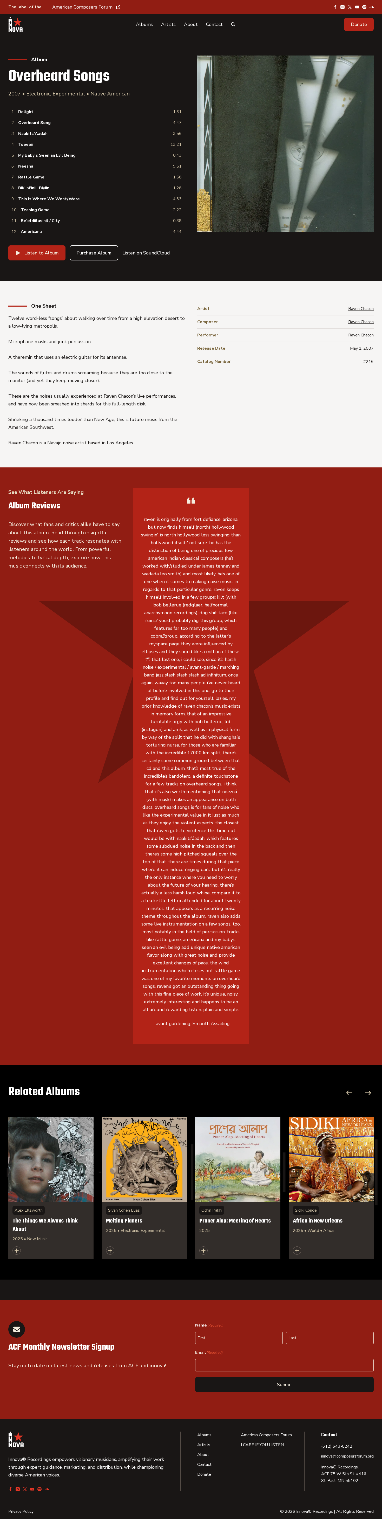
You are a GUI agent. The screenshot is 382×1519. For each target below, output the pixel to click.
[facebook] (335, 7)
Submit (284, 1385)
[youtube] (357, 7)
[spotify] (364, 7)
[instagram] (342, 7)
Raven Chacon (361, 309)
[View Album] (51, 1188)
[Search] (233, 24)
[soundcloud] (372, 7)
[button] (359, 24)
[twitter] (350, 7)
